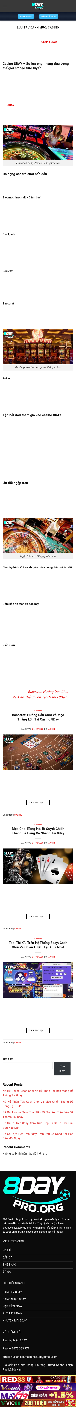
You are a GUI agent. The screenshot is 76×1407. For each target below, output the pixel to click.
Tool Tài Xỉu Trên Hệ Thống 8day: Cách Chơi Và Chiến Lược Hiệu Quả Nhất (38, 945)
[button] (5, 6)
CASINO (38, 711)
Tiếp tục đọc (38, 802)
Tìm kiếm (8, 1058)
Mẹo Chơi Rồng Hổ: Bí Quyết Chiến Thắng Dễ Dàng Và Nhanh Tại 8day (38, 831)
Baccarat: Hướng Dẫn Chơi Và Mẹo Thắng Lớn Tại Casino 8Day (38, 717)
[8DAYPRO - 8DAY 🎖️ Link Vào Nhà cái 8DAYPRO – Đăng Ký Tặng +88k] (38, 6)
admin (51, 729)
